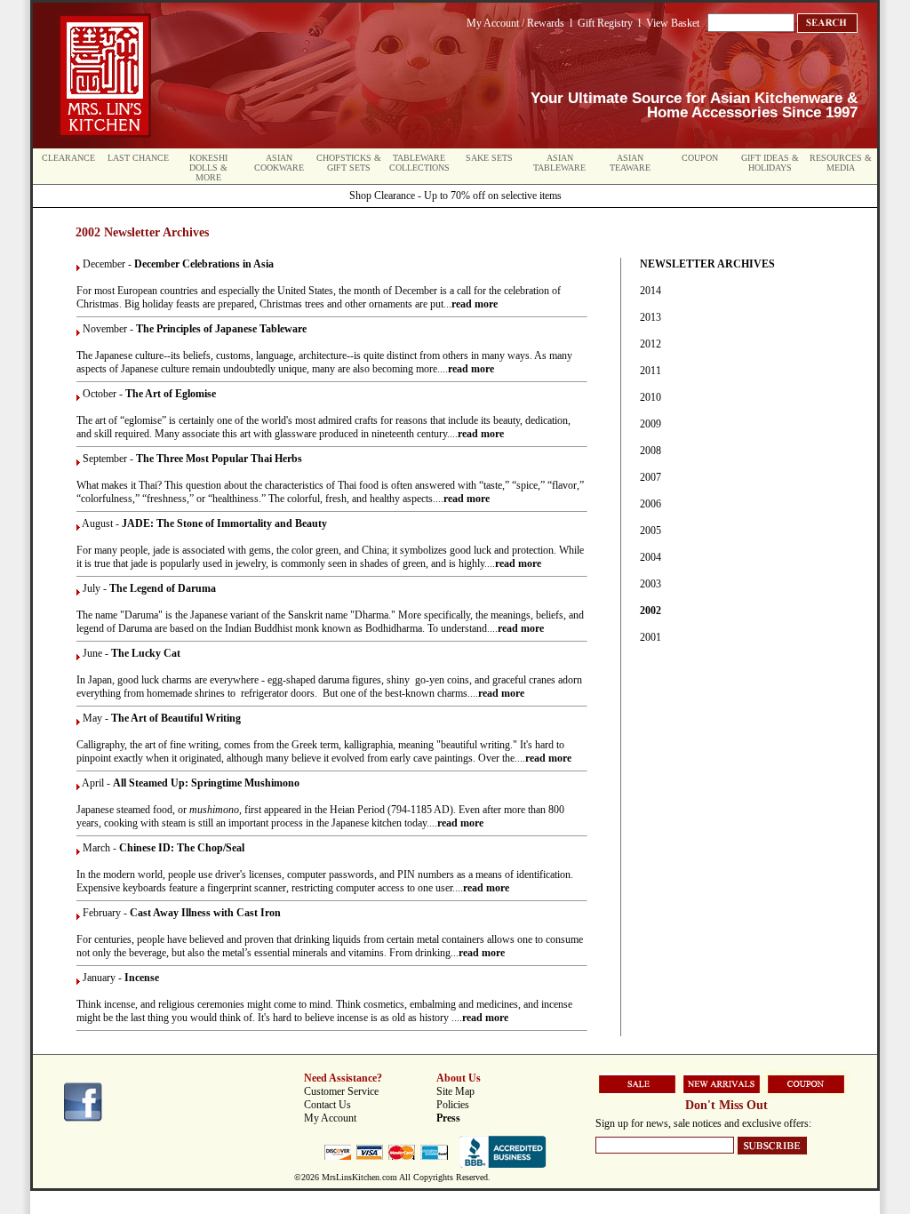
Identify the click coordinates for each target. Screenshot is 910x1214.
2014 (650, 290)
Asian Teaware (630, 162)
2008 (650, 450)
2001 (650, 637)
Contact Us (327, 1104)
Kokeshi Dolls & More (208, 167)
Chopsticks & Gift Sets (348, 162)
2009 (650, 424)
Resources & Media (841, 162)
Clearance (68, 158)
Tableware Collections (419, 162)
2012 (650, 344)
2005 (650, 530)
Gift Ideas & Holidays (770, 162)
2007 (650, 477)
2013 (650, 317)
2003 (650, 584)
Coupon (700, 158)
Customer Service (341, 1091)
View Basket (672, 23)
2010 (650, 397)
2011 (650, 370)
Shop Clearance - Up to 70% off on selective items (455, 195)
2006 (650, 504)
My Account (330, 1118)
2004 (650, 557)
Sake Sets (489, 158)
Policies (452, 1104)
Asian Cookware (279, 162)
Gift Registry (605, 23)
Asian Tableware (559, 162)
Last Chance (138, 158)
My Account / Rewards (515, 23)
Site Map (455, 1091)
